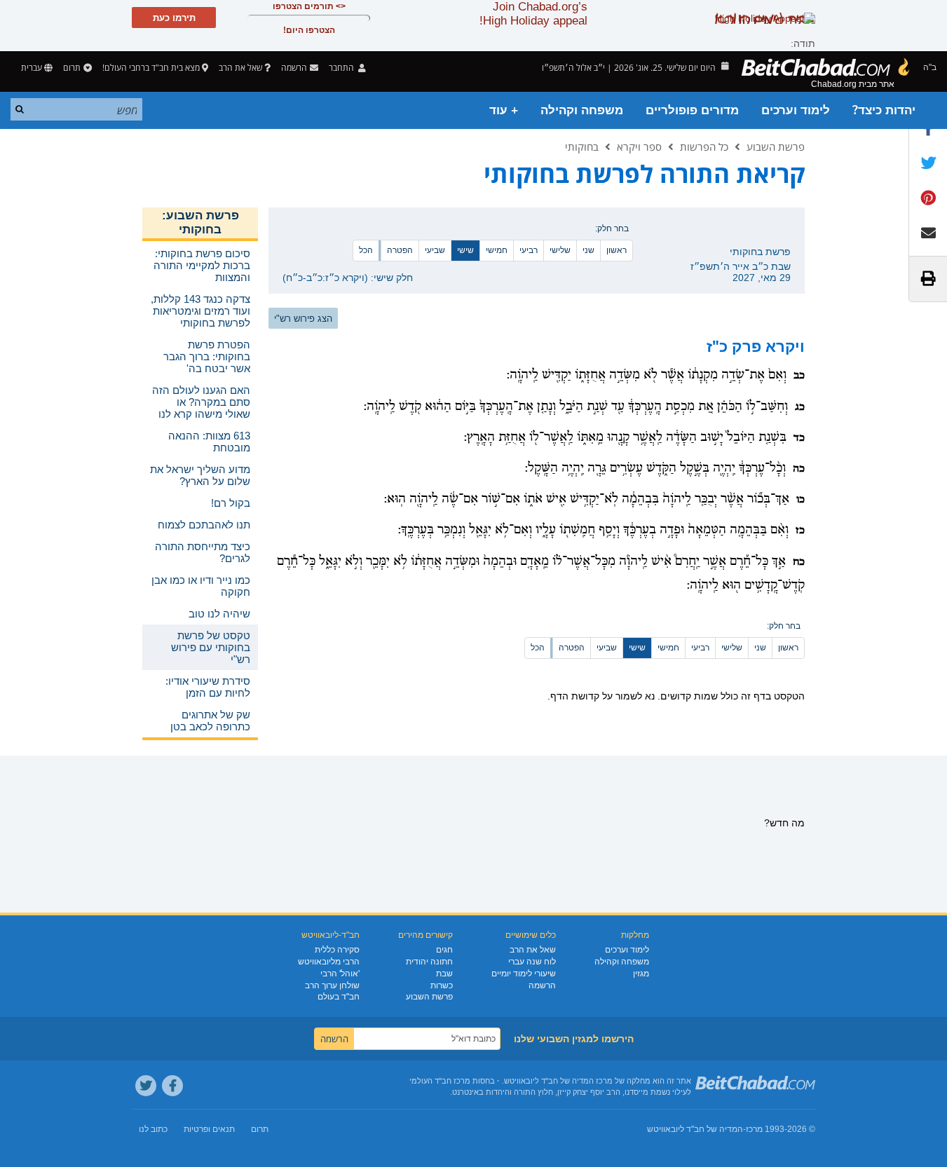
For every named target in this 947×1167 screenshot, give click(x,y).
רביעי (528, 250)
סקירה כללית (337, 950)
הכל (366, 250)
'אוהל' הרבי (340, 973)
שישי (465, 250)
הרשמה (542, 985)
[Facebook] (172, 1085)
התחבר (342, 68)
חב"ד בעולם (339, 997)
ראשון (616, 250)
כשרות (441, 985)
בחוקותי (582, 146)
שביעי (435, 250)
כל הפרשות (704, 146)
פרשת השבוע (776, 146)
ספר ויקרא (639, 146)
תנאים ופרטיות (209, 1129)
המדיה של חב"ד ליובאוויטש (695, 1129)
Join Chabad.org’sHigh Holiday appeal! (533, 13)
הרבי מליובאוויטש (329, 962)
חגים (444, 950)
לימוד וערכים (795, 110)
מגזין (641, 973)
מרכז (754, 1129)
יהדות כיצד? (883, 110)
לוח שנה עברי (532, 962)
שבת (444, 973)
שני (588, 250)
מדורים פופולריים (692, 110)
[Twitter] (145, 1085)
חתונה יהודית (429, 962)
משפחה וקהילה (581, 110)
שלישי (560, 250)
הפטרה (400, 250)
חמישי (496, 250)
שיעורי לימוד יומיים (523, 973)
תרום (72, 68)
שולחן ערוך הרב (332, 985)
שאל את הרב (240, 68)
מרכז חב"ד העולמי (439, 1081)
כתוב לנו (153, 1129)
